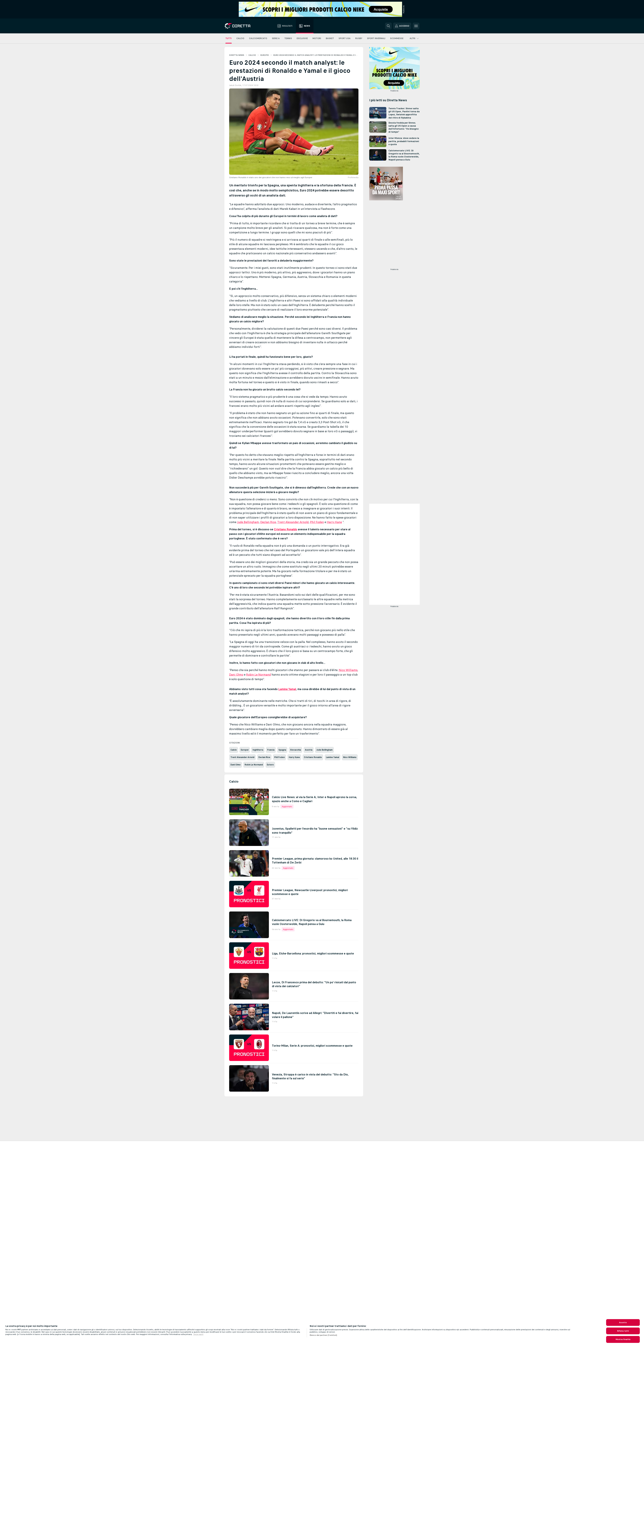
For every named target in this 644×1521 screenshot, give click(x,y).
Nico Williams (348, 670)
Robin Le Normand (258, 674)
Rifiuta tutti (623, 1331)
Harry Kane (334, 522)
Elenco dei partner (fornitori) (323, 1335)
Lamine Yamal (287, 689)
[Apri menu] (416, 26)
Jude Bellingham (248, 522)
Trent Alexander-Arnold (293, 522)
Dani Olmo (236, 674)
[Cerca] (388, 26)
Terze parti (198, 1334)
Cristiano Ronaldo (285, 529)
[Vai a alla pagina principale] (244, 26)
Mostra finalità (623, 1339)
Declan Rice (268, 522)
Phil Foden (317, 522)
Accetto (623, 1322)
